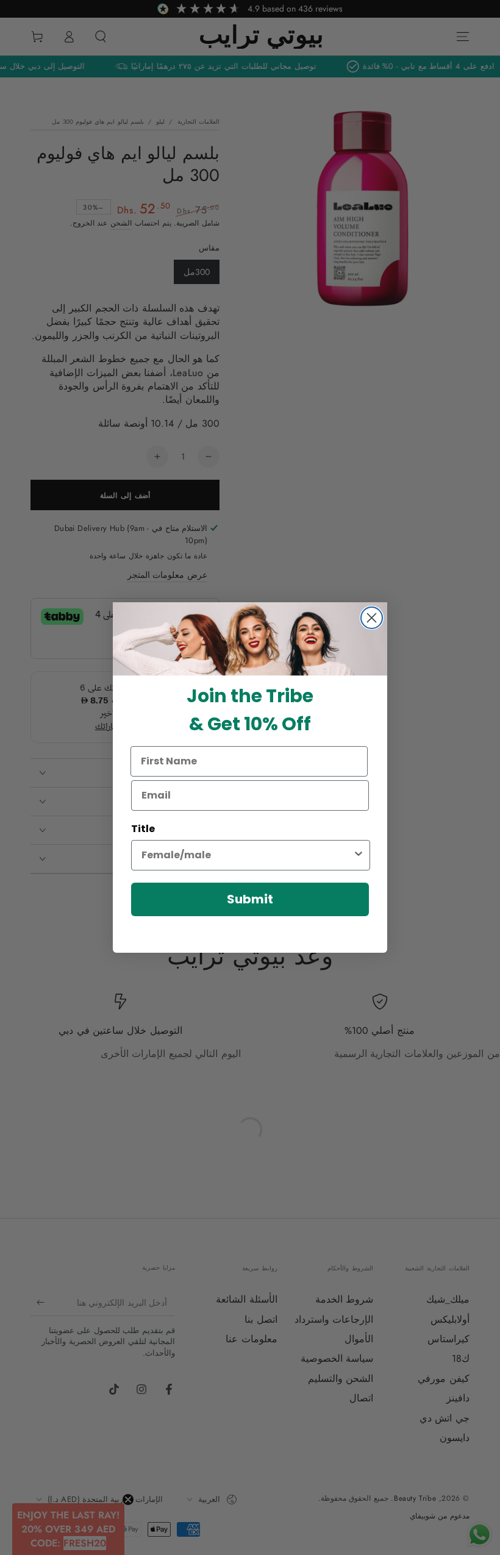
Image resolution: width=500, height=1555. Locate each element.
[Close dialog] (371, 617)
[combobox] (246, 855)
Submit (250, 899)
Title (143, 829)
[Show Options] (358, 855)
